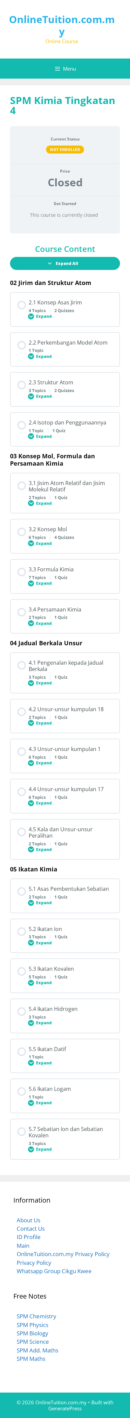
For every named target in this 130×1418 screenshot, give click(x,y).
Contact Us (31, 1228)
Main (23, 1245)
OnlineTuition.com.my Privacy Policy (63, 1254)
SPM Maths (31, 1358)
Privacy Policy (34, 1262)
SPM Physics (32, 1325)
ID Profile (29, 1237)
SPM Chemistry (36, 1316)
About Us (28, 1220)
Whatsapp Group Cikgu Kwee (54, 1271)
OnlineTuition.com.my (62, 25)
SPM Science (33, 1341)
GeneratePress (65, 1408)
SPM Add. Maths (37, 1350)
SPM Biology (32, 1333)
